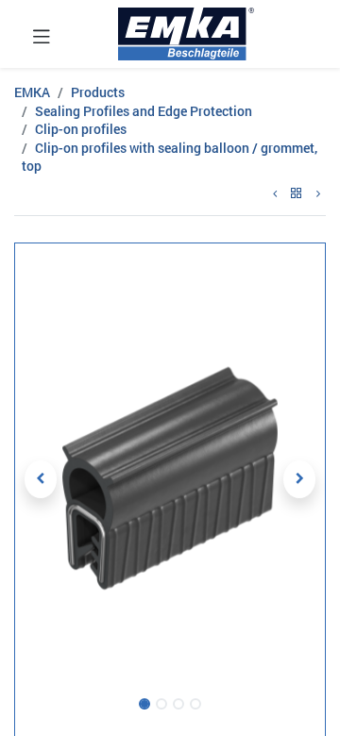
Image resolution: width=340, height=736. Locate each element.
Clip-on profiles (81, 129)
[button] (41, 479)
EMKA (32, 92)
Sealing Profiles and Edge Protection (143, 111)
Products (98, 92)
